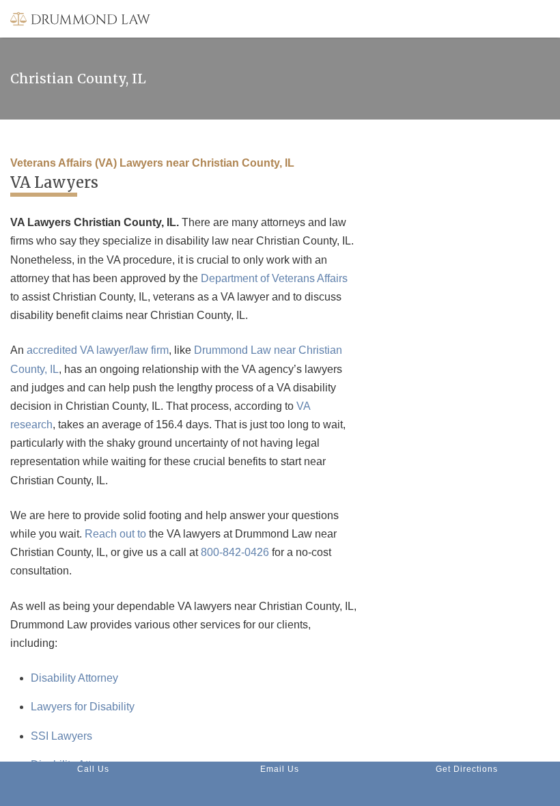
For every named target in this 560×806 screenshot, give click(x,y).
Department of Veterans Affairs (274, 278)
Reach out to (115, 534)
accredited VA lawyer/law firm (98, 350)
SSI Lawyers (61, 736)
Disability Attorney (74, 678)
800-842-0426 (235, 552)
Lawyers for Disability (83, 706)
